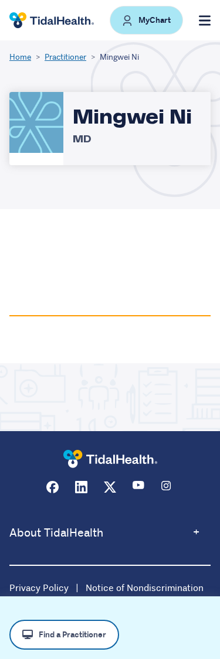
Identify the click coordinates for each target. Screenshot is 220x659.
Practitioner (65, 57)
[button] (146, 20)
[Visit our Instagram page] (167, 487)
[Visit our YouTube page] (138, 487)
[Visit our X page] (110, 487)
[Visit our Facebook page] (52, 487)
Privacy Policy (39, 587)
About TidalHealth (56, 533)
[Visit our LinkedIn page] (81, 487)
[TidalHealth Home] (51, 20)
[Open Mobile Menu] (205, 20)
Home (20, 57)
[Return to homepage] (110, 459)
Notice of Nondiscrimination (145, 587)
